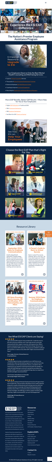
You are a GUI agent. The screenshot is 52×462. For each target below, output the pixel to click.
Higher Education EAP (33, 440)
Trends (17, 281)
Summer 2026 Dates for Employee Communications (37, 299)
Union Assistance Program (34, 445)
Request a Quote (31, 454)
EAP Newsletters (31, 410)
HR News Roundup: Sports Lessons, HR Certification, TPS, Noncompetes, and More (15, 301)
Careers (29, 452)
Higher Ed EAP (16, 194)
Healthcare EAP (37, 194)
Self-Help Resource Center (24, 84)
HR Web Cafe (31, 420)
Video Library (31, 414)
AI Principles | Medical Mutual (35, 426)
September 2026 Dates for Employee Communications (15, 250)
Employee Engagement (24, 87)
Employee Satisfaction (15, 108)
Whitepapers (31, 412)
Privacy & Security (32, 424)
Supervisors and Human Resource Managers (25, 90)
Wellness (21, 232)
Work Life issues (42, 232)
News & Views (10, 232)
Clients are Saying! (21, 114)
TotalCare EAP (16, 172)
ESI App (29, 416)
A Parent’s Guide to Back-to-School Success (37, 250)
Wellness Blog (31, 418)
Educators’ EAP (16, 215)
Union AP (37, 215)
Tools (16, 232)
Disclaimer (30, 422)
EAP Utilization (14, 105)
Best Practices (32, 232)
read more (18, 275)
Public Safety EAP (37, 172)
